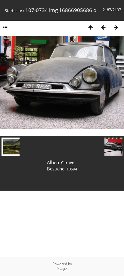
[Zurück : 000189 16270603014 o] (103, 27)
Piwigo (62, 268)
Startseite (13, 10)
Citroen (67, 162)
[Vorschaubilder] (90, 27)
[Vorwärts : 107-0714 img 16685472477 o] (116, 27)
